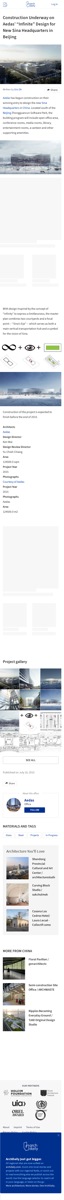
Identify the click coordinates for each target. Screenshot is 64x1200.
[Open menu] (4, 4)
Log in (54, 4)
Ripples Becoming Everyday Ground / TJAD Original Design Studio (42, 1018)
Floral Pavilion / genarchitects (39, 961)
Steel (21, 835)
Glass (9, 835)
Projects (34, 835)
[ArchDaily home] (30, 4)
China (26, 108)
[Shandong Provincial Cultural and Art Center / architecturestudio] (17, 868)
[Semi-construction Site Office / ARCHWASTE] (14, 994)
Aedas (6, 98)
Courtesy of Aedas (13, 482)
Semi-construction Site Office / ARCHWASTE (43, 987)
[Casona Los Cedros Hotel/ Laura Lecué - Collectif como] (17, 920)
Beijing (7, 113)
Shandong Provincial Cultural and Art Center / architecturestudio (44, 868)
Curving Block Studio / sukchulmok (41, 890)
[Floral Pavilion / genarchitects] (14, 968)
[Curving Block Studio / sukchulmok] (17, 894)
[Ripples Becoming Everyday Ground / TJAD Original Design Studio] (14, 1020)
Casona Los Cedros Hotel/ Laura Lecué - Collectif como (41, 918)
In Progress (52, 835)
